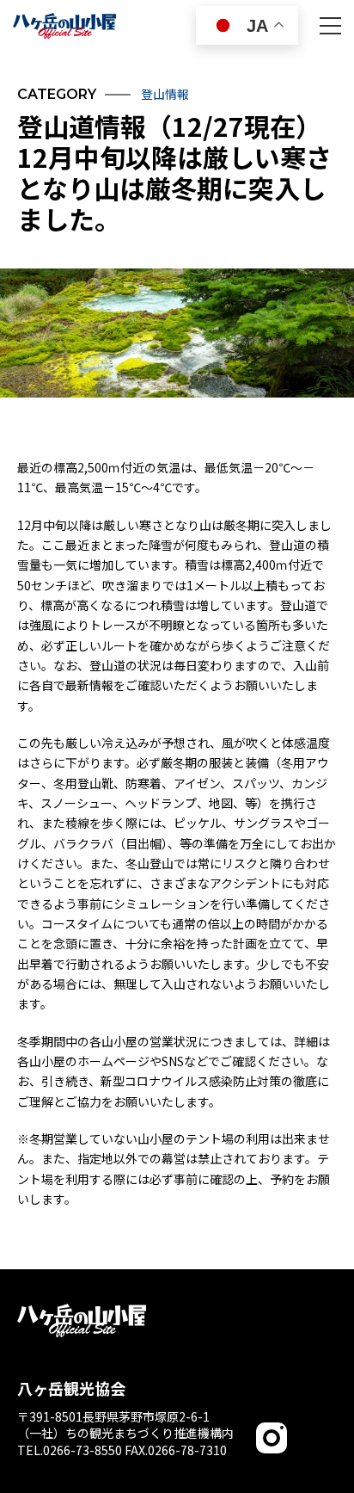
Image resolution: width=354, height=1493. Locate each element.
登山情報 (165, 93)
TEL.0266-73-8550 (69, 1450)
